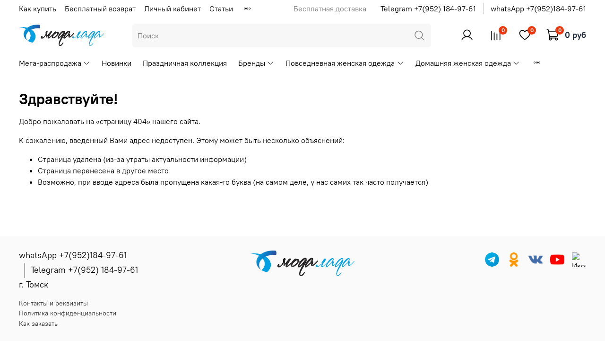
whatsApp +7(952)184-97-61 (538, 8)
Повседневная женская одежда (340, 63)
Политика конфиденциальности (67, 313)
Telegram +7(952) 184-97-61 (428, 8)
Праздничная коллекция (185, 63)
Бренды (251, 63)
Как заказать (38, 323)
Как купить (37, 8)
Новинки (116, 63)
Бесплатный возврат (100, 8)
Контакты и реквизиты (53, 303)
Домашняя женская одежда (463, 63)
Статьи (221, 8)
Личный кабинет (172, 8)
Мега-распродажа (50, 63)
